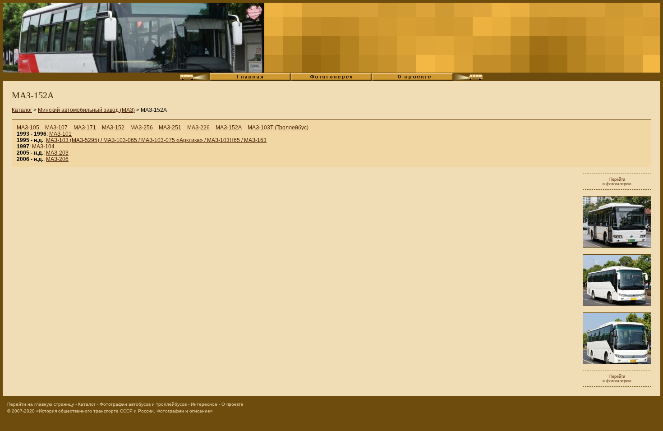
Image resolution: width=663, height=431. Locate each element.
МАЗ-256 (141, 127)
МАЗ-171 (85, 127)
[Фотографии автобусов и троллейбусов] (331, 79)
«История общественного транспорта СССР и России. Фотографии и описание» (124, 410)
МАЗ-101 (60, 134)
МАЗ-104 (43, 146)
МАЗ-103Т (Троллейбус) (278, 127)
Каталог (22, 110)
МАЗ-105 (28, 127)
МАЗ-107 (56, 127)
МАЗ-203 (57, 153)
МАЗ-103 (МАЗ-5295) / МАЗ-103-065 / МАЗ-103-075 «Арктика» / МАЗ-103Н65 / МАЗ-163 (156, 140)
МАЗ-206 (57, 159)
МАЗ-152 (113, 127)
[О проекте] (412, 79)
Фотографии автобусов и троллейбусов (143, 404)
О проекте (232, 404)
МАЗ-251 (170, 127)
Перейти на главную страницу (40, 404)
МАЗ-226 (198, 127)
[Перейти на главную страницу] (133, 38)
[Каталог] (250, 79)
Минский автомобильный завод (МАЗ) (86, 110)
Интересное (204, 404)
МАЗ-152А (229, 127)
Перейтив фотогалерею (617, 181)
